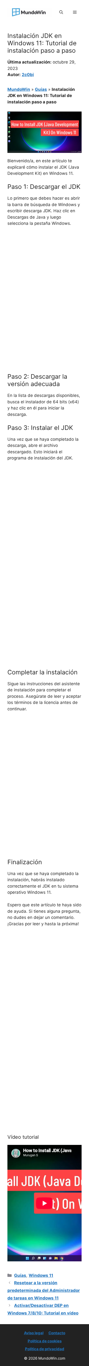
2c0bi (28, 74)
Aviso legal (34, 1333)
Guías (41, 89)
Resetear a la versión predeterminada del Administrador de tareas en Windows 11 (43, 1290)
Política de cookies (45, 1341)
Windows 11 (41, 1275)
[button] (61, 12)
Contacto (56, 1333)
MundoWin (18, 89)
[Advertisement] (44, 277)
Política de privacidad (44, 1349)
